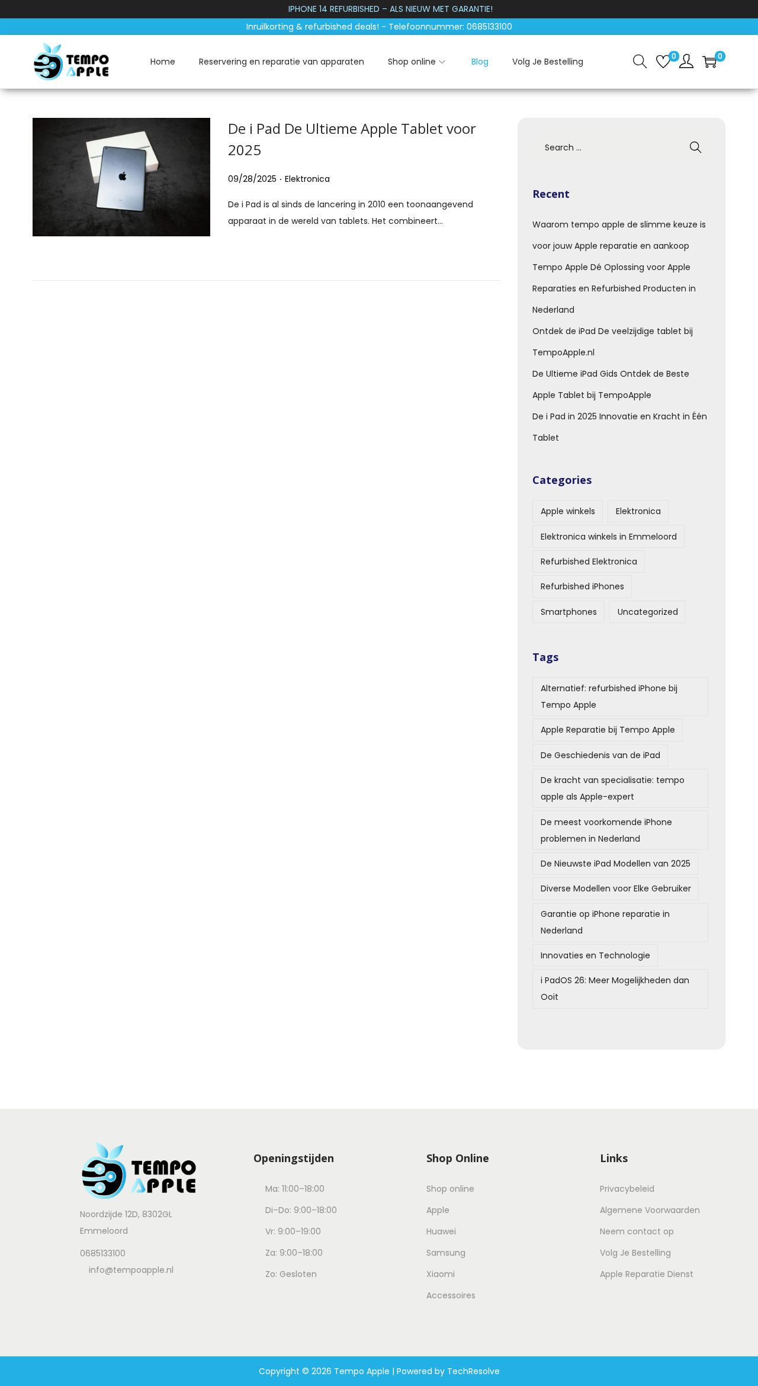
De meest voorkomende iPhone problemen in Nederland (606, 830)
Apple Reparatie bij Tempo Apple (608, 730)
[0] (663, 61)
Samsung (445, 1253)
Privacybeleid (627, 1189)
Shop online (450, 1189)
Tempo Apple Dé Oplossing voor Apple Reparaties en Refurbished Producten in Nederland (614, 288)
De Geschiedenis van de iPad (600, 755)
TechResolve (473, 1371)
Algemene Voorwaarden (650, 1210)
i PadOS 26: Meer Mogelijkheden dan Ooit (615, 988)
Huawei (441, 1231)
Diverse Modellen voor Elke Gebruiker (616, 888)
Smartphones (569, 612)
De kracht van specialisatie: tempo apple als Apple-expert (613, 788)
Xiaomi (440, 1274)
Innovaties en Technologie (595, 955)
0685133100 (103, 1253)
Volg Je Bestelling (635, 1253)
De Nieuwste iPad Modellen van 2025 (615, 864)
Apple (437, 1210)
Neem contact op (637, 1231)
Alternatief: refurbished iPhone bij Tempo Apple (609, 696)
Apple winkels (568, 511)
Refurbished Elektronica (589, 561)
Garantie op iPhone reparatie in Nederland (605, 922)
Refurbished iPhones (582, 586)
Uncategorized (648, 612)
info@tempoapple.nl (131, 1270)
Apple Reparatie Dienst (646, 1274)
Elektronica (307, 179)
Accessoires (451, 1295)
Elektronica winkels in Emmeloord (609, 537)
